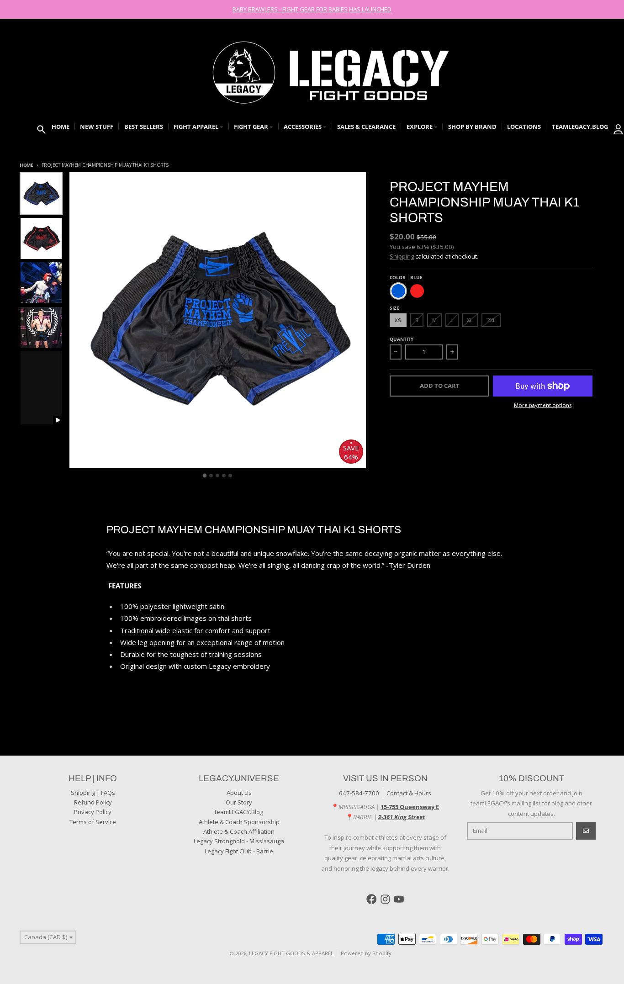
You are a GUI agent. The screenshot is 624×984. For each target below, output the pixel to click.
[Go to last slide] (82, 474)
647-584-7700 (359, 793)
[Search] (41, 129)
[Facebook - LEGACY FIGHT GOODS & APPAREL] (371, 899)
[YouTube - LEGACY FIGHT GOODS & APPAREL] (399, 899)
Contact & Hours (408, 793)
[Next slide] (353, 474)
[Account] (618, 129)
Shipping (402, 256)
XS (398, 320)
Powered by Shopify (366, 953)
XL (470, 320)
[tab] (205, 475)
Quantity (401, 339)
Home (26, 165)
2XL (491, 320)
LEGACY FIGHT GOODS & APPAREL (291, 953)
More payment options (542, 405)
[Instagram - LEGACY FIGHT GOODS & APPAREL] (385, 899)
